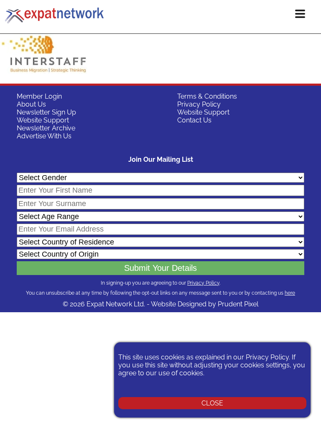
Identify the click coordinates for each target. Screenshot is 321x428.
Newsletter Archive (46, 128)
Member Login (39, 96)
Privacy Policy (199, 104)
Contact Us (194, 120)
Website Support (43, 120)
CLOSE (212, 403)
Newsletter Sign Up (46, 112)
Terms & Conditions (207, 96)
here (290, 293)
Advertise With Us (44, 136)
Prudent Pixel (238, 304)
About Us (31, 104)
